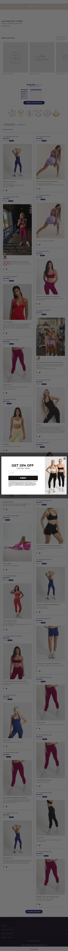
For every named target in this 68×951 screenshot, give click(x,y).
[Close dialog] (64, 458)
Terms (9, 486)
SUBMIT (23, 478)
